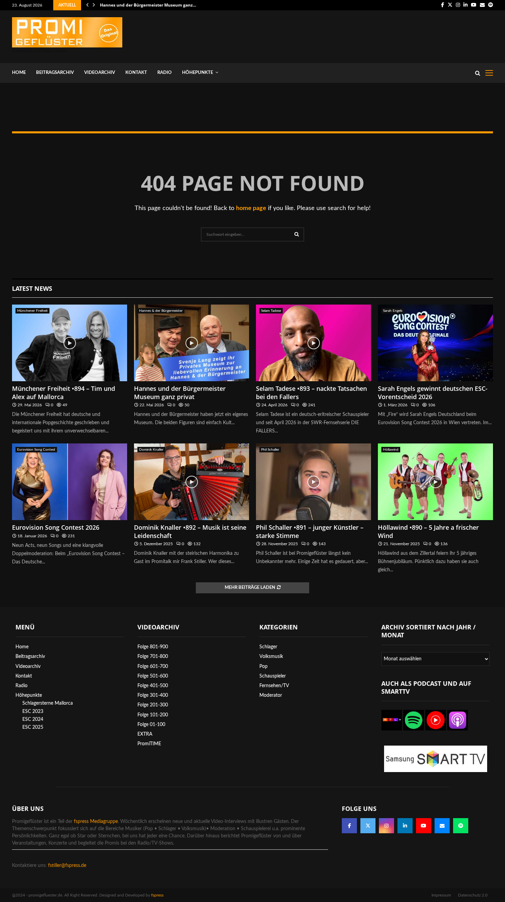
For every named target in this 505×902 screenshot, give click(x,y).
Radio (164, 72)
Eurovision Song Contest (36, 449)
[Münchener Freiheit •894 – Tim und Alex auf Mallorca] (69, 343)
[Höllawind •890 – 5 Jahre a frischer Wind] (435, 481)
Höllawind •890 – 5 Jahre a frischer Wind (428, 531)
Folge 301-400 (152, 695)
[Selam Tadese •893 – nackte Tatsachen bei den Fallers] (313, 343)
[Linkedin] (405, 825)
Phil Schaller (270, 449)
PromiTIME (149, 743)
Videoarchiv (99, 72)
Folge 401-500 (152, 685)
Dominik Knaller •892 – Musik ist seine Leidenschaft (190, 531)
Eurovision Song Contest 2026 (55, 527)
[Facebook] (349, 825)
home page (251, 208)
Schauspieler (272, 676)
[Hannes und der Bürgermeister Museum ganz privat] (191, 343)
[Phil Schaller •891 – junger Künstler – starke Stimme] (313, 481)
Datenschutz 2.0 (472, 895)
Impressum (441, 895)
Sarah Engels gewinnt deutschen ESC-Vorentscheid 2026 (432, 392)
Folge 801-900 (152, 647)
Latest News (32, 288)
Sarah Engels (392, 310)
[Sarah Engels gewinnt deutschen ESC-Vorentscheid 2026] (435, 343)
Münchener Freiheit (32, 310)
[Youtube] (423, 825)
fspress (157, 895)
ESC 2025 (32, 727)
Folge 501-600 (152, 676)
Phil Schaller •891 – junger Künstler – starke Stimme (309, 531)
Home (19, 72)
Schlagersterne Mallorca (47, 703)
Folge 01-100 (151, 724)
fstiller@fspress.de (67, 865)
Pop (263, 666)
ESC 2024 (32, 719)
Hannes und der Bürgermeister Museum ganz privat (180, 392)
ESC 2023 (32, 711)
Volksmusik (271, 656)
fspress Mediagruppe (96, 821)
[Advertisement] (368, 35)
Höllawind (391, 449)
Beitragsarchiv (55, 72)
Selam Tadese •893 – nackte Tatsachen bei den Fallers (311, 392)
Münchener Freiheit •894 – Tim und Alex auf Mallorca (63, 392)
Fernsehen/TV (274, 685)
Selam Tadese (271, 310)
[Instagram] (386, 825)
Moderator (270, 695)
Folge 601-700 (152, 666)
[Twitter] (367, 825)
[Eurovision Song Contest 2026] (69, 481)
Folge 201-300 (152, 705)
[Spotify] (460, 825)
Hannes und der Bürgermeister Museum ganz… (148, 5)
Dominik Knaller (151, 449)
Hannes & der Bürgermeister (161, 310)
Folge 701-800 (152, 656)
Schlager (268, 647)
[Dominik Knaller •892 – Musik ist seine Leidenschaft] (191, 481)
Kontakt (136, 72)
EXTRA (145, 734)
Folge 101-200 (152, 715)
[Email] (442, 825)
